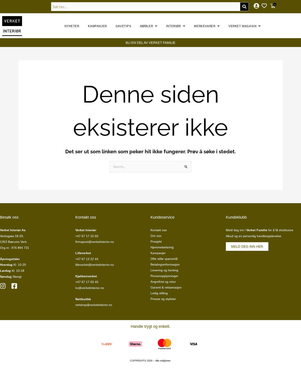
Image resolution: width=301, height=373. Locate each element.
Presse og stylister (163, 299)
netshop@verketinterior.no (93, 305)
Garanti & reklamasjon (166, 287)
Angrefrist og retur (163, 281)
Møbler (146, 26)
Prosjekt (156, 241)
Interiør (173, 26)
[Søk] (244, 6)
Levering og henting (164, 270)
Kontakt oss (158, 230)
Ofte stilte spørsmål (164, 259)
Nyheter (72, 26)
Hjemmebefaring (162, 247)
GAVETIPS (123, 26)
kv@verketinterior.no (89, 288)
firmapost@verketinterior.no (94, 242)
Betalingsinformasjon (165, 264)
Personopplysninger (164, 276)
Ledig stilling (159, 293)
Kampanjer (97, 26)
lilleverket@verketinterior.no (94, 264)
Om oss (155, 236)
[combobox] (145, 6)
